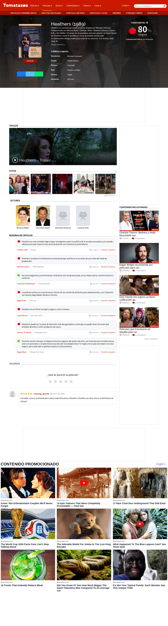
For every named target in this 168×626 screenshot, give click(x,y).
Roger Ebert (22, 352)
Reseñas (117, 13)
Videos (86, 6)
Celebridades (72, 6)
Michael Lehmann (74, 56)
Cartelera (153, 13)
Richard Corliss (23, 267)
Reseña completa (108, 250)
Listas (97, 6)
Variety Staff (22, 250)
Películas (47, 6)
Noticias (34, 6)
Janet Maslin (22, 315)
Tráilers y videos (134, 13)
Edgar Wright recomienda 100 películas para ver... (136, 266)
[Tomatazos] (14, 6)
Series (58, 6)
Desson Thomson (24, 332)
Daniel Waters (73, 61)
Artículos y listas (99, 13)
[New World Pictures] (19, 184)
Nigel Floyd (22, 300)
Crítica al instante (76, 13)
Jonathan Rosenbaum (26, 283)
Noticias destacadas (52, 13)
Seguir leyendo (57, 44)
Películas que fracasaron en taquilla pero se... (135, 330)
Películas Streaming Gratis (24, 13)
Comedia (71, 65)
